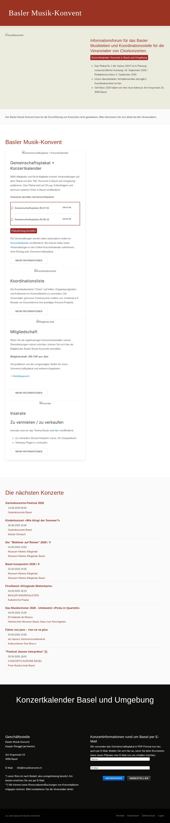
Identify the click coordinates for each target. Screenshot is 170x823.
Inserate (18, 413)
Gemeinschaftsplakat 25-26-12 (32, 219)
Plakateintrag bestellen (23, 230)
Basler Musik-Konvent (45, 13)
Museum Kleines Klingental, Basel (26, 556)
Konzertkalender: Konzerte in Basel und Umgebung (119, 57)
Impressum (133, 815)
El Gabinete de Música (20, 617)
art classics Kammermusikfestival (26, 639)
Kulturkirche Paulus (18, 599)
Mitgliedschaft (24, 331)
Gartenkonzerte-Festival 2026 (24, 502)
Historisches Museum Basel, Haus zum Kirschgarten (37, 621)
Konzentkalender (19, 243)
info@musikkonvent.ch (29, 767)
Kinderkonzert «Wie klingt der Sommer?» (32, 520)
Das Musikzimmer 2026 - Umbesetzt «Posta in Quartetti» (42, 607)
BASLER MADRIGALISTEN (23, 595)
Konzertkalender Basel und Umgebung (85, 699)
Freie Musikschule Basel (21, 665)
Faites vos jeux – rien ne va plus (26, 629)
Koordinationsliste (27, 281)
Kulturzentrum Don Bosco (22, 643)
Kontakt (120, 815)
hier (119, 83)
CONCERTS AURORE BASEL (25, 661)
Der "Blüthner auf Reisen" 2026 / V (28, 542)
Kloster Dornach (17, 534)
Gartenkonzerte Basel (20, 512)
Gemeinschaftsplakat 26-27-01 (32, 208)
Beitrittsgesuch (21, 376)
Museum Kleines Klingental (22, 551)
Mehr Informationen (28, 260)
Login (161, 815)
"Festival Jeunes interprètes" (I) (26, 651)
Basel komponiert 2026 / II (22, 564)
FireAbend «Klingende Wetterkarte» (28, 585)
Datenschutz (148, 815)
